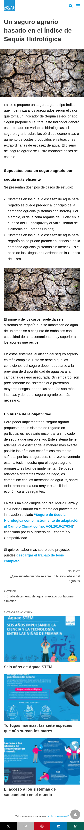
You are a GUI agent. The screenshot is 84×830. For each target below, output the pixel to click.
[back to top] (75, 814)
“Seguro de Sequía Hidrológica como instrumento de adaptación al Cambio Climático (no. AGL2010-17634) (42, 520)
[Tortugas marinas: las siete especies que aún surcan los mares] (42, 697)
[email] (25, 826)
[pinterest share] (42, 826)
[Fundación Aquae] (9, 5)
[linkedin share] (58, 826)
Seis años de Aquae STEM (28, 667)
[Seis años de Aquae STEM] (42, 639)
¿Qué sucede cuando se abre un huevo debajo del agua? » (45, 578)
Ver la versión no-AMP (58, 816)
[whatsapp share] (75, 826)
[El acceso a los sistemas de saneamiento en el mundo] (42, 761)
